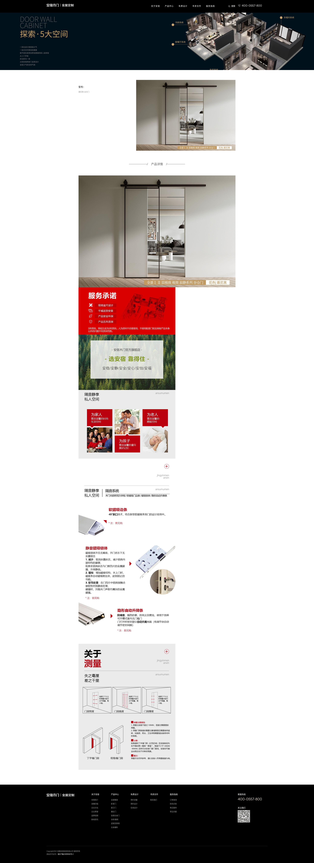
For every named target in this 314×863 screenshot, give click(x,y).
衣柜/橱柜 (114, 819)
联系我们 (153, 800)
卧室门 (113, 804)
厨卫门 (113, 808)
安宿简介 (94, 800)
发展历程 (94, 804)
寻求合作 (196, 6)
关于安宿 (155, 6)
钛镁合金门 (115, 816)
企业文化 (94, 808)
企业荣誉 (94, 812)
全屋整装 (114, 800)
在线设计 (134, 808)
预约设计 (134, 804)
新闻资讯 (94, 819)
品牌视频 (94, 816)
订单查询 (173, 800)
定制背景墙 (115, 823)
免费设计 (183, 6)
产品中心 (169, 6)
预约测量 (134, 800)
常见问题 (173, 812)
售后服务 (173, 808)
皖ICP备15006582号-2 (65, 854)
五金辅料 (114, 827)
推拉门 (113, 812)
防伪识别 (173, 804)
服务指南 (210, 6)
